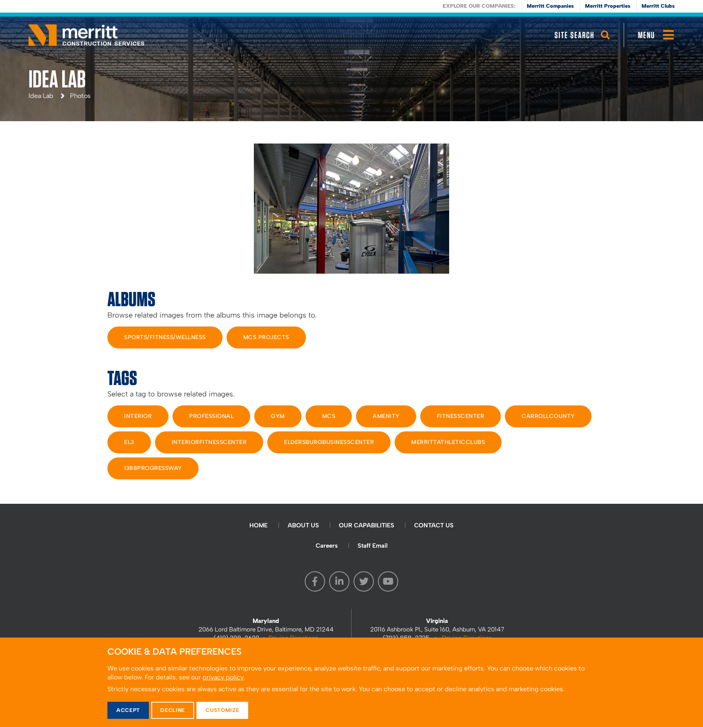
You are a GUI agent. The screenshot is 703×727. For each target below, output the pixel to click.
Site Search (574, 35)
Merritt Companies (550, 6)
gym (278, 416)
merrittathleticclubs (448, 442)
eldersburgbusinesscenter (329, 442)
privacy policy (223, 677)
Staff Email (373, 545)
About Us (303, 525)
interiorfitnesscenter (209, 442)
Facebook (315, 581)
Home (258, 525)
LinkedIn (339, 581)
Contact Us (434, 525)
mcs (329, 416)
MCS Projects (266, 337)
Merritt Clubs (658, 6)
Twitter (364, 581)
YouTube (388, 581)
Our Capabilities (366, 525)
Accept (128, 710)
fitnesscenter (461, 416)
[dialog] (351, 682)
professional (211, 416)
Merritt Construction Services (86, 35)
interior (138, 416)
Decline (172, 710)
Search (605, 42)
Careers (327, 545)
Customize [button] (222, 710)
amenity (386, 416)
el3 (129, 442)
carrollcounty (548, 416)
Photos (80, 96)
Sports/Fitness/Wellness (165, 337)
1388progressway (153, 468)
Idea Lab (40, 96)
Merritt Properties (607, 6)
